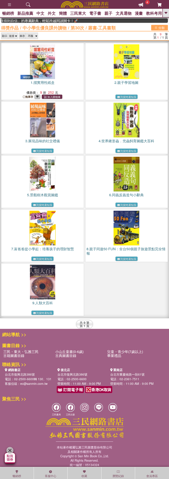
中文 (40, 13)
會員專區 (152, 476)
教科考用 (154, 13)
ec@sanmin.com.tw (34, 383)
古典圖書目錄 (65, 355)
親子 (108, 13)
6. (126, 194)
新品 (25, 13)
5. (42, 194)
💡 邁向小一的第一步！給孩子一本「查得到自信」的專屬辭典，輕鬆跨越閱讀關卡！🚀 (36, 20)
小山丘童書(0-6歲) (69, 351)
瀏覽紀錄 (118, 476)
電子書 (95, 13)
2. (126, 82)
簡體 (63, 13)
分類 (161, 27)
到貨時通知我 (128, 97)
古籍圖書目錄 (13, 355)
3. (42, 140)
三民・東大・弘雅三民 (21, 351)
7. (42, 248)
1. (43, 82)
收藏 (84, 476)
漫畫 (139, 13)
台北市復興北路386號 (20, 374)
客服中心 (50, 476)
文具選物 (124, 13)
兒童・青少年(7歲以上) (125, 351)
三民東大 (78, 13)
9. (42, 302)
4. (126, 140)
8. (125, 251)
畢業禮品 (114, 355)
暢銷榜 (8, 13)
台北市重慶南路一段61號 (127, 374)
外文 (52, 13)
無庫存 (29, 97)
